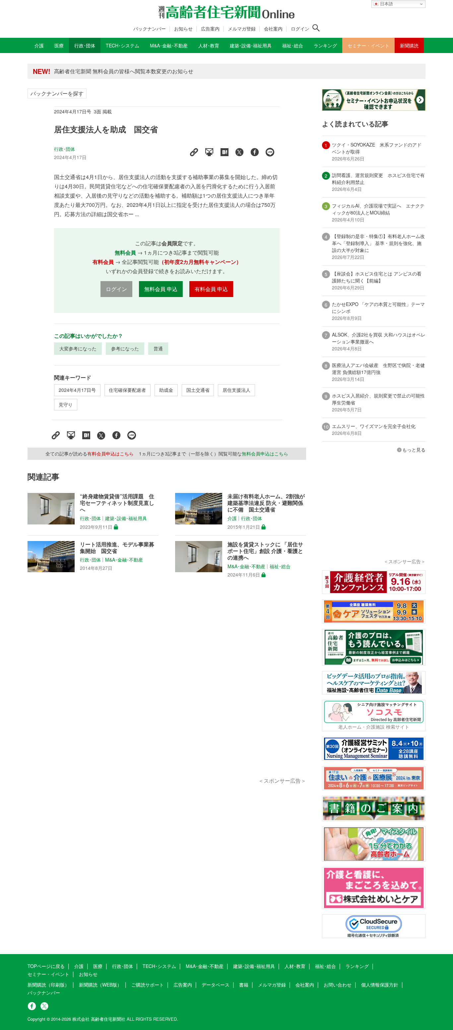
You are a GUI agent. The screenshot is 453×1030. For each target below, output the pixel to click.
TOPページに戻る (46, 966)
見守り (66, 404)
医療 (97, 966)
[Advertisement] (167, 685)
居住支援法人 (236, 390)
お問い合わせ (338, 984)
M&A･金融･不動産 (124, 559)
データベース (215, 984)
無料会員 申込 (160, 289)
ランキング (357, 966)
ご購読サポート (147, 984)
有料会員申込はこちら (110, 453)
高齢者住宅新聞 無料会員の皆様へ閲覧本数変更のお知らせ (123, 68)
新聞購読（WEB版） (100, 984)
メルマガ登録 (242, 28)
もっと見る (413, 449)
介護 (232, 518)
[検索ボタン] (316, 28)
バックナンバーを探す (57, 93)
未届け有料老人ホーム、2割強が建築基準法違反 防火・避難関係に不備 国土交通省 (266, 503)
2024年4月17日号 (77, 390)
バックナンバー (149, 28)
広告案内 (210, 28)
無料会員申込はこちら (265, 453)
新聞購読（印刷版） (48, 984)
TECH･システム (159, 966)
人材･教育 (295, 966)
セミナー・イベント (48, 974)
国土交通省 (198, 390)
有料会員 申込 (211, 289)
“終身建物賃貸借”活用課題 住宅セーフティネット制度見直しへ (117, 503)
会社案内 (273, 28)
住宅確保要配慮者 (127, 390)
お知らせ (183, 28)
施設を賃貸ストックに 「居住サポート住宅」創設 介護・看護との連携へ (265, 551)
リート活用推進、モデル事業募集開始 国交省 (117, 547)
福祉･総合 (280, 566)
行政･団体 (64, 149)
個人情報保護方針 (379, 984)
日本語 (386, 3)
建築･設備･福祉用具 (126, 518)
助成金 (166, 390)
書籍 (243, 984)
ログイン (300, 28)
